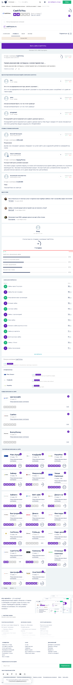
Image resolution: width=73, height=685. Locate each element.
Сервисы (27, 648)
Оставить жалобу (7, 646)
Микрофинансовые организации (17, 297)
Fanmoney (36, 551)
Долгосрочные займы (14, 337)
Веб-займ (36, 495)
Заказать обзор (52, 646)
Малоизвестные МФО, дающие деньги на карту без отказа (26, 217)
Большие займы (12, 303)
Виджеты (50, 650)
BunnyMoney (15, 432)
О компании (6, 33)
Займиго (13, 495)
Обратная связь (30, 653)
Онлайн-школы (25, 627)
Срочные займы (12, 309)
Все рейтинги (38, 354)
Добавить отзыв (55, 2)
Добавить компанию (54, 644)
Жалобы (30, 33)
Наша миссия (29, 646)
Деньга (35, 513)
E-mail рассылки (7, 651)
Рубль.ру (36, 532)
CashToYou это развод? (31, 6)
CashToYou (20, 56)
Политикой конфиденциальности (17, 681)
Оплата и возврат (53, 653)
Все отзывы (5, 656)
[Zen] (16, 674)
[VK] (7, 674)
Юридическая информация (9, 677)
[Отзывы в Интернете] (6, 2)
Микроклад (37, 473)
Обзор (23, 33)
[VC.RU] (24, 674)
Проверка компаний (8, 650)
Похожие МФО (23, 38)
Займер (13, 473)
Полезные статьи (7, 653)
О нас (26, 644)
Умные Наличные (58, 475)
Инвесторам (28, 650)
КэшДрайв (9, 380)
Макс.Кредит (15, 455)
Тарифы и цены (52, 651)
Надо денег (59, 532)
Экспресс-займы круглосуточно (17, 325)
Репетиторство (27, 637)
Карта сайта (65, 677)
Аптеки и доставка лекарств (10, 625)
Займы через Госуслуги (15, 286)
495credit (19, 140)
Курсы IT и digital (27, 633)
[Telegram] (3, 674)
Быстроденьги (16, 513)
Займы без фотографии (15, 292)
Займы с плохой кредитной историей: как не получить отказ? (27, 208)
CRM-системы (44, 631)
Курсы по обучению (27, 625)
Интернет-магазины (7, 627)
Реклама (50, 648)
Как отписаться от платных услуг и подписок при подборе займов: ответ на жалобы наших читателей (40, 198)
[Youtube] (20, 674)
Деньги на (58, 495)
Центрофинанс (16, 572)
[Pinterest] (11, 674)
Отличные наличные (58, 552)
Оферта (59, 677)
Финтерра (58, 513)
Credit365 (19, 182)
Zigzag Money (20, 160)
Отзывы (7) (16, 33)
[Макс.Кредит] (5, 374)
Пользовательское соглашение (50, 677)
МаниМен (9, 385)
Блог (3, 655)
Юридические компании (47, 636)
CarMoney (14, 532)
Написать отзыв (7, 644)
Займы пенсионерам (14, 348)
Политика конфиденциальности (24, 677)
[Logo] (6, 13)
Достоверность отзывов (32, 651)
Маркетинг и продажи (28, 635)
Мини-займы (11, 320)
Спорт (5, 636)
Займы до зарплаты (14, 331)
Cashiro (13, 415)
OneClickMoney (38, 572)
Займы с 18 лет (12, 342)
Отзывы (12, 457)
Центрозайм (15, 397)
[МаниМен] (5, 385)
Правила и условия (37, 677)
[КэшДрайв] (5, 380)
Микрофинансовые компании (18, 6)
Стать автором (6, 648)
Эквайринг (43, 629)
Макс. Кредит (10, 374)
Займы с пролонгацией (15, 314)
